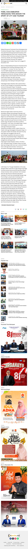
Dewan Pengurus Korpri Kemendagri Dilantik (16, 282)
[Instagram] (15, 539)
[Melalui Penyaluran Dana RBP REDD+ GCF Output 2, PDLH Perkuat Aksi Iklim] (21, 245)
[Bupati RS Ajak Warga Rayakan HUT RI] (21, 231)
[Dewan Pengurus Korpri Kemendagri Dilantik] (3, 282)
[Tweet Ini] (18, 209)
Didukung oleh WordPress (9, 545)
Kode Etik (10, 542)
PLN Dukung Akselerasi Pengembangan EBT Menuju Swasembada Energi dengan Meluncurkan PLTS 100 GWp (7, 224)
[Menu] (2, 3)
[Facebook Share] (16, 209)
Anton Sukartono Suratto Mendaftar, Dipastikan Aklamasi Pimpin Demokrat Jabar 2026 (7, 251)
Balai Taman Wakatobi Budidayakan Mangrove (16, 300)
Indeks (5, 542)
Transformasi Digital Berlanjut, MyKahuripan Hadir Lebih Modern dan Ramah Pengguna (6, 237)
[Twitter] (13, 539)
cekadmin (5, 18)
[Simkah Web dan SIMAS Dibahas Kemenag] (3, 318)
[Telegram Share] (23, 209)
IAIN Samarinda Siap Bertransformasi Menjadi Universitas (16, 288)
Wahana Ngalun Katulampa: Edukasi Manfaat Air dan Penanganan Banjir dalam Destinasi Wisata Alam (16, 312)
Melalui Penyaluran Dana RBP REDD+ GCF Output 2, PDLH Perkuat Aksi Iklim (20, 251)
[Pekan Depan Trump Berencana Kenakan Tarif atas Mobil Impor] (3, 306)
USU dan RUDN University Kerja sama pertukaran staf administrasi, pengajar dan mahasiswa (17, 265)
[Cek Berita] (8, 3)
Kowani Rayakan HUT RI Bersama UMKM (20, 223)
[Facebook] (11, 539)
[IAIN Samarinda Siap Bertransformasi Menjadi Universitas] (3, 288)
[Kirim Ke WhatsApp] (26, 209)
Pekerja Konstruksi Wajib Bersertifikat (16, 293)
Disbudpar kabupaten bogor (8, 205)
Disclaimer (8, 543)
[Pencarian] (26, 3)
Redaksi (22, 542)
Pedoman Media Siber (17, 543)
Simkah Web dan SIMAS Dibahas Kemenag (17, 317)
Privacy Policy (16, 542)
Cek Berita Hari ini (4, 9)
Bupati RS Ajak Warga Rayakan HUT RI (19, 237)
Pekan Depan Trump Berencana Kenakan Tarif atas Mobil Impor (17, 306)
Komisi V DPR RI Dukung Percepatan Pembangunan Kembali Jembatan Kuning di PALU (17, 276)
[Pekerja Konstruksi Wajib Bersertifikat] (3, 294)
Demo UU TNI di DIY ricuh (13, 270)
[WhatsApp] (18, 539)
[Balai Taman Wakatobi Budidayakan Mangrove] (3, 300)
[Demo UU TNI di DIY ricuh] (4, 271)
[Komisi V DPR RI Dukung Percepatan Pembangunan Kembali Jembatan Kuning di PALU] (3, 276)
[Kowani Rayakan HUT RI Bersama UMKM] (21, 218)
